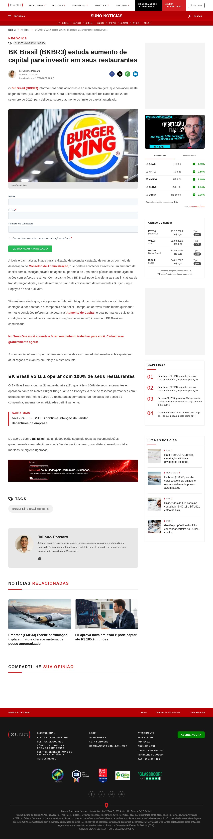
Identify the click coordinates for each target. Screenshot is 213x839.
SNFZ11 (65, 23)
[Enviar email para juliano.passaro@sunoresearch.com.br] (40, 558)
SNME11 (124, 23)
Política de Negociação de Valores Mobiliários (54, 753)
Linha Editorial (197, 712)
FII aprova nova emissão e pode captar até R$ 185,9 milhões (106, 637)
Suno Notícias (19, 712)
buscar (198, 16)
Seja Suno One (98, 742)
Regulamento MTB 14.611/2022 (108, 746)
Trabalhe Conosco (150, 755)
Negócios (25, 30)
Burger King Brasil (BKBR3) (30, 43)
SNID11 (100, 23)
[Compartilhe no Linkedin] (135, 74)
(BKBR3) (24, 88)
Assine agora (191, 734)
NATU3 (152, 171)
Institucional (46, 733)
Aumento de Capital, (80, 312)
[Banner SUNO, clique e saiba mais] (73, 473)
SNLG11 (147, 23)
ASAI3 (152, 164)
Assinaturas (97, 737)
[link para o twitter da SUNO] (102, 794)
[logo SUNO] (15, 5)
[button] (17, 16)
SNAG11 (77, 23)
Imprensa (144, 742)
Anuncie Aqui (146, 746)
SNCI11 (136, 23)
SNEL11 (89, 23)
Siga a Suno (145, 737)
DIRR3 (152, 194)
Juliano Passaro (53, 537)
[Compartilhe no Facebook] (112, 74)
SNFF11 (112, 23)
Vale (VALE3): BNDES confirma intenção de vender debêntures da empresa (50, 420)
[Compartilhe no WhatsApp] (127, 74)
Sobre (144, 712)
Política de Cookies (50, 742)
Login (93, 733)
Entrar (198, 5)
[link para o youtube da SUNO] (121, 794)
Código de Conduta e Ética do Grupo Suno (51, 746)
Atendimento (146, 733)
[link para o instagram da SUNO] (111, 794)
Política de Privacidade (168, 712)
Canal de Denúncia (150, 750)
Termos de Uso (46, 759)
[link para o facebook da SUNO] (92, 794)
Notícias (12, 30)
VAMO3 (153, 179)
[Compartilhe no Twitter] (119, 74)
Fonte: (194, 207)
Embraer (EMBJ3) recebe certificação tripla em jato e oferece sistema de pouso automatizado (37, 639)
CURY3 (152, 187)
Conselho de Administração (48, 266)
